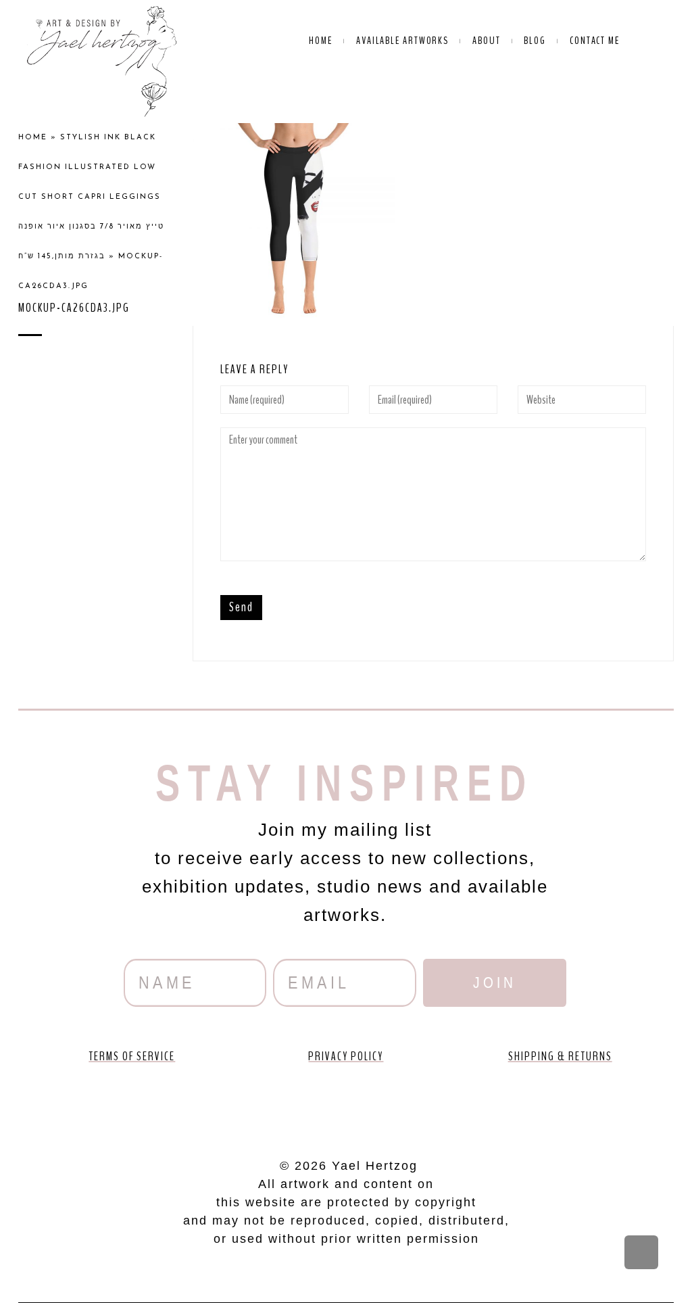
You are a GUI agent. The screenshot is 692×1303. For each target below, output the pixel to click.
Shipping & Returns (560, 1056)
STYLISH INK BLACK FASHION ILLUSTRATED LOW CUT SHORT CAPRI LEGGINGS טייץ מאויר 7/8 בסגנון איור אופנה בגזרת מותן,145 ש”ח (91, 197)
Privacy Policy (345, 1056)
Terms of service (132, 1056)
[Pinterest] (346, 1106)
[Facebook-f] (269, 1106)
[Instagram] (384, 1106)
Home (32, 137)
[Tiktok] (423, 1106)
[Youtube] (307, 1106)
